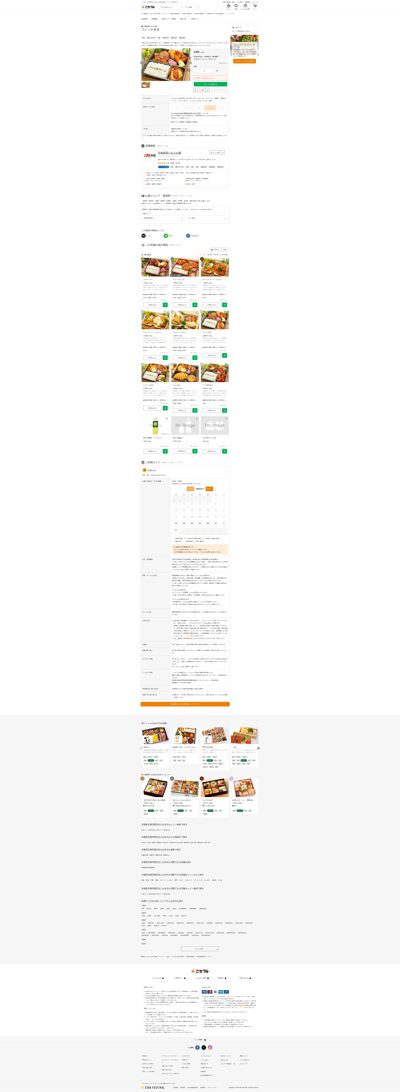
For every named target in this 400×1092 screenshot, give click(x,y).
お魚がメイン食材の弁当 (148, 830)
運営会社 (203, 1063)
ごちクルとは (156, 978)
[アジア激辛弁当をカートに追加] (224, 410)
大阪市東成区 (145, 935)
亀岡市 (149, 925)
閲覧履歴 (247, 2)
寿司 (176, 880)
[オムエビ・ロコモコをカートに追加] (194, 357)
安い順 (216, 254)
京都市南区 (209, 923)
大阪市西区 (181, 933)
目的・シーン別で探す (148, 1071)
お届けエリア (146, 213)
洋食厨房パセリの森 (150, 26)
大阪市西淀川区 (230, 933)
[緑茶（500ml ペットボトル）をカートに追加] (165, 451)
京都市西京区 (249, 923)
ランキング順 (201, 254)
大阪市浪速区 (220, 933)
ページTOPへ (199, 1040)
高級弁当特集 (190, 956)
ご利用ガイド (194, 19)
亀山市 (174, 908)
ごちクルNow (244, 1060)
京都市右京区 (219, 923)
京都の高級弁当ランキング (204, 956)
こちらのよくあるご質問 (180, 569)
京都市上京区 (160, 923)
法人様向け (240, 2)
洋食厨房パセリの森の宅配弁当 (215, 13)
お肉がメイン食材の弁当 (163, 830)
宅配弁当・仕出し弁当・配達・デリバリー (155, 13)
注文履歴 (169, 1017)
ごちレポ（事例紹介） (226, 1063)
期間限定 (158, 842)
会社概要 (175, 1087)
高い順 (209, 254)
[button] (163, 218)
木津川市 (163, 925)
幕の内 (214, 880)
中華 (152, 880)
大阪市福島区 (161, 933)
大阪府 (182, 173)
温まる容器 (179, 842)
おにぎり (207, 880)
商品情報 (144, 19)
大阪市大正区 (199, 933)
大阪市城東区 (174, 935)
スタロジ (242, 1063)
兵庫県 (148, 175)
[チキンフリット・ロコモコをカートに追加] (165, 357)
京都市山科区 (239, 923)
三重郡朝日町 (202, 908)
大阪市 (143, 933)
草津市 (164, 916)
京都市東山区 (190, 923)
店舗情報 (154, 19)
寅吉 (235, 806)
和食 (142, 880)
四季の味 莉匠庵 (149, 806)
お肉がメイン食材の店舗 (163, 894)
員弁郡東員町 (182, 908)
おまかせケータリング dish (169, 1073)
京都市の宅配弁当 (187, 13)
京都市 (143, 923)
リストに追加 (200, 90)
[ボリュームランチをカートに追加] (194, 305)
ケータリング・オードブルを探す (244, 61)
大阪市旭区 (164, 935)
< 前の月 (190, 489)
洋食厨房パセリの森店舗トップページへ (185, 704)
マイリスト (255, 2)
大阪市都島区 (151, 933)
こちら (201, 552)
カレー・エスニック (185, 880)
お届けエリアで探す (148, 1063)
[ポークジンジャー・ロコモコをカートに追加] (224, 305)
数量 (195, 66)
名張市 (168, 908)
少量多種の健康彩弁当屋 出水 (183, 806)
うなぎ (220, 880)
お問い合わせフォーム (200, 604)
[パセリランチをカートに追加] (165, 305)
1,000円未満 (144, 855)
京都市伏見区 (229, 923)
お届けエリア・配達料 (168, 19)
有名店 (149, 842)
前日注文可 (165, 842)
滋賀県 (172, 173)
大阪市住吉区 (195, 935)
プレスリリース (212, 1087)
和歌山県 (159, 175)
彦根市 (149, 916)
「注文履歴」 (185, 592)
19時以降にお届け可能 (203, 842)
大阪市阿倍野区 (184, 935)
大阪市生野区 (155, 935)
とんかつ (170, 880)
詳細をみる (152, 305)
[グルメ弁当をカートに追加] (194, 410)
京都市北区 (151, 923)
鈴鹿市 (162, 908)
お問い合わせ (244, 978)
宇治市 (143, 925)
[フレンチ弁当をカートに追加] (224, 355)
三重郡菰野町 (192, 908)
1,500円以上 (166, 855)
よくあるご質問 (188, 636)
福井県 (157, 173)
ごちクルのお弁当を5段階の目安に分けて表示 (186, 113)
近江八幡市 (157, 916)
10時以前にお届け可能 (190, 842)
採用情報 (202, 1087)
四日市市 (148, 908)
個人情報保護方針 (206, 1075)
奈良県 (153, 175)
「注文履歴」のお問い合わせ (201, 595)
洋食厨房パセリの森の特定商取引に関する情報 (187, 689)
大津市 (143, 916)
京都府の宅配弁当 (175, 13)
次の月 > (209, 489)
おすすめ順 (224, 254)
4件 (173, 163)
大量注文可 (172, 842)
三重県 (167, 173)
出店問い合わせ (205, 1067)
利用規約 (221, 978)
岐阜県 (162, 173)
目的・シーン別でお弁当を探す (175, 956)
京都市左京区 (170, 923)
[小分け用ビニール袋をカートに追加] (224, 451)
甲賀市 (177, 916)
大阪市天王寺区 (209, 933)
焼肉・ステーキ (160, 880)
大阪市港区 (189, 933)
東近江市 (183, 916)
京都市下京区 (200, 923)
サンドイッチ (198, 880)
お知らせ (223, 1060)
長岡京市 (156, 925)
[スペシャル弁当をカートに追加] (165, 408)
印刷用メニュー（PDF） (220, 249)
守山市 (171, 916)
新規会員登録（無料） (229, 2)
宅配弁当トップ (146, 1060)
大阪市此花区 (171, 933)
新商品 (154, 842)
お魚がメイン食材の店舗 (148, 894)
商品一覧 (183, 19)
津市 (142, 908)
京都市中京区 (180, 923)
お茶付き (143, 842)
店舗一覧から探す (147, 1067)
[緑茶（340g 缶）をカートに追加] (194, 451)
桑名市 (156, 908)
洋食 (147, 880)
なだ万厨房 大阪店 (209, 806)
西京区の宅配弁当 (199, 13)
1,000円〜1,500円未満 (155, 855)
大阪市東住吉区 (205, 935)
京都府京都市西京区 (148, 867)
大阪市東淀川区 (242, 933)
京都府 (177, 173)
